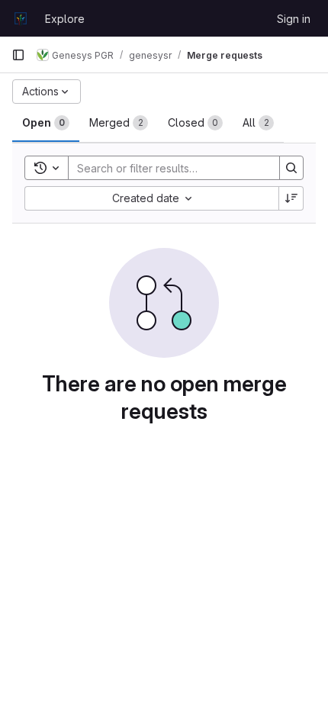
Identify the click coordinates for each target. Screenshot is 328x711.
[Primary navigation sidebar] (18, 55)
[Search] (291, 168)
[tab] (45, 123)
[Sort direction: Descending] (291, 198)
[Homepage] (20, 18)
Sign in (293, 18)
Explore (65, 18)
